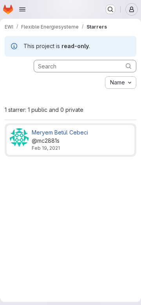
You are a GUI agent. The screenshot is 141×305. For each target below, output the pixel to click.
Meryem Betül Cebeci (60, 132)
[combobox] (120, 82)
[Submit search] (128, 66)
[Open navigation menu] (22, 9)
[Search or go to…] (110, 9)
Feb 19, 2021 (46, 148)
